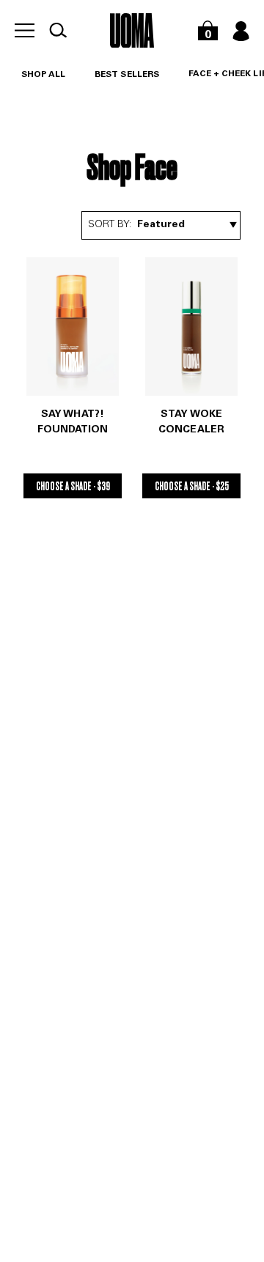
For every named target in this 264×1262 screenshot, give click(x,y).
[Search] (58, 30)
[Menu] (24, 30)
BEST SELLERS (127, 74)
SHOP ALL (43, 74)
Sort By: (109, 225)
